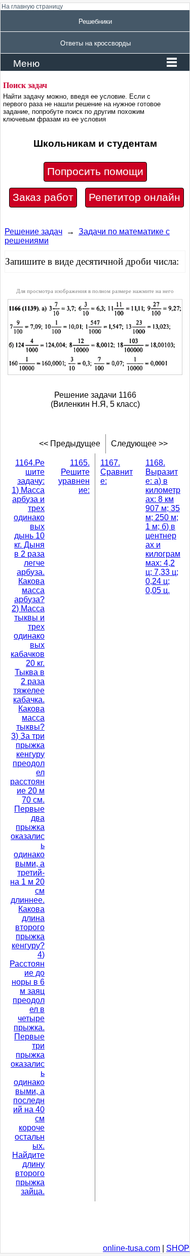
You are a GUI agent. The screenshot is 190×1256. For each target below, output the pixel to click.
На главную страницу (32, 6)
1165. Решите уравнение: (74, 476)
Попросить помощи (95, 171)
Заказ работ (43, 197)
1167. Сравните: (116, 471)
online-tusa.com (131, 1248)
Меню (26, 63)
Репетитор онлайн (134, 197)
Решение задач (33, 231)
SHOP (177, 1248)
